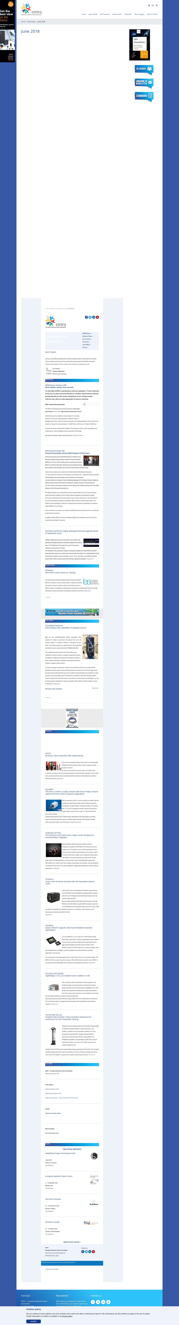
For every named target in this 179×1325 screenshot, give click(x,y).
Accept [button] (34, 1321)
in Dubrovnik (95, 391)
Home (84, 14)
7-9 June (88, 391)
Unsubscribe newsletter (51, 1269)
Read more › (57, 684)
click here (71, 308)
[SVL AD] (72, 718)
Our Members (105, 14)
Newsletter (31, 21)
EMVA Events (117, 14)
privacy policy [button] (67, 1316)
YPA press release (78, 435)
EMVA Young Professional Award (55, 404)
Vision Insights (139, 14)
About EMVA (93, 14)
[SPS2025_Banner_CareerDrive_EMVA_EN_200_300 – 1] (139, 45)
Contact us (84, 1248)
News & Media (152, 14)
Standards (128, 14)
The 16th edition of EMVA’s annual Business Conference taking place (65, 391)
